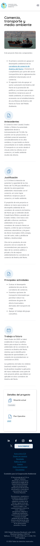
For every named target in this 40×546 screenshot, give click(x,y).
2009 (9, 421)
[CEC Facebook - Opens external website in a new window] (16, 441)
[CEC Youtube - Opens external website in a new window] (30, 441)
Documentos (20, 470)
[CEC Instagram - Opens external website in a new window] (23, 441)
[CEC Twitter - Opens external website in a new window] (11, 446)
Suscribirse (23, 446)
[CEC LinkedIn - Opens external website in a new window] (8, 441)
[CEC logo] (9, 6)
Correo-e (22, 538)
